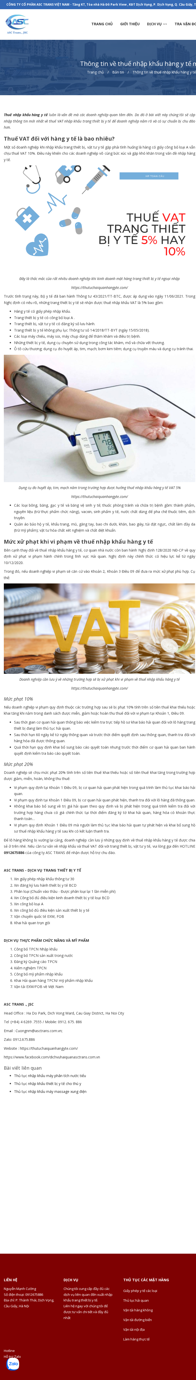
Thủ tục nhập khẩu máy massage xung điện (50, 1091)
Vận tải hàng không (138, 1310)
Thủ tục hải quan (136, 1300)
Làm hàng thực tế (136, 1339)
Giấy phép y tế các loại (140, 1290)
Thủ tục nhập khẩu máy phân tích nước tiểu (50, 1075)
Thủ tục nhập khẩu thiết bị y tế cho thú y (47, 1083)
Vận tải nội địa (134, 1329)
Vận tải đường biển (137, 1319)
